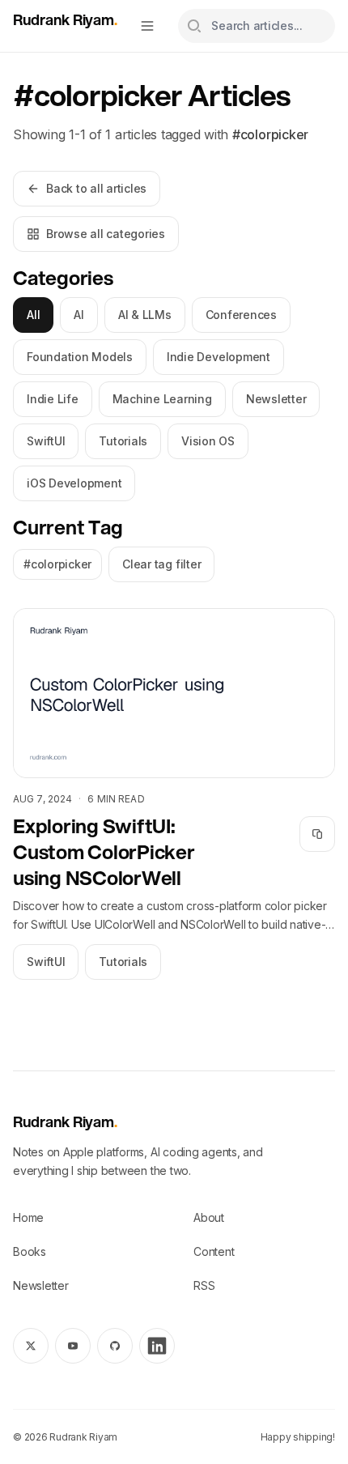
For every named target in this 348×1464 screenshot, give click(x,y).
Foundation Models (80, 357)
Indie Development (218, 357)
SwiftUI (46, 441)
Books (29, 1251)
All (33, 314)
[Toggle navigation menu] (147, 26)
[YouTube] (73, 1346)
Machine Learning (162, 399)
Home (28, 1217)
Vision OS (208, 441)
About (208, 1217)
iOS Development (74, 483)
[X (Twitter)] (31, 1346)
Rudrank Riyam (65, 19)
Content (213, 1251)
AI (79, 314)
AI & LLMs (145, 314)
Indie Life (53, 399)
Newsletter (276, 399)
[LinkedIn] (157, 1346)
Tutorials (123, 441)
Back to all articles (96, 188)
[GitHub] (115, 1346)
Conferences (241, 314)
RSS (203, 1285)
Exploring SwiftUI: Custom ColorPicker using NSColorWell (104, 852)
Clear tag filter (161, 564)
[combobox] (256, 25)
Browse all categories (105, 233)
